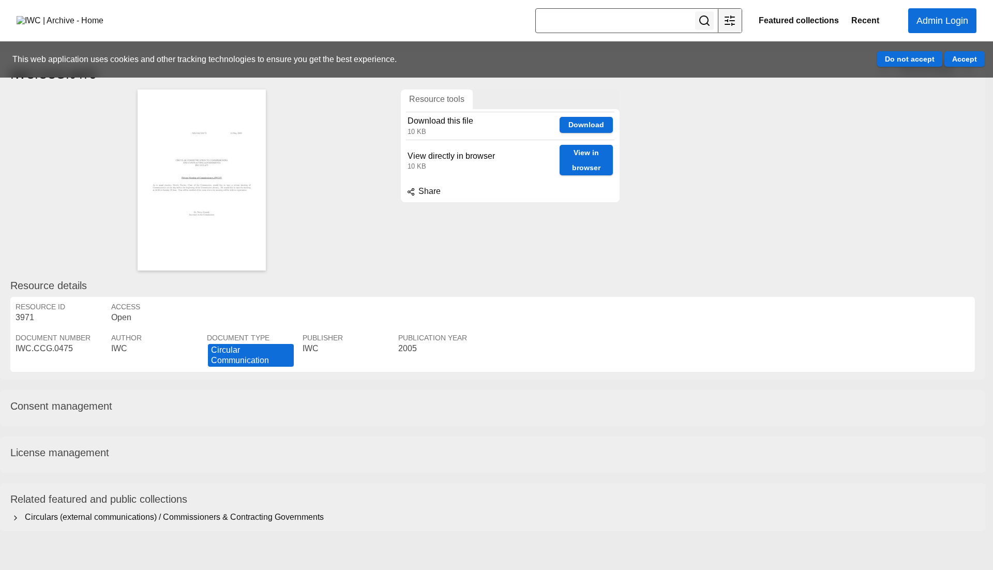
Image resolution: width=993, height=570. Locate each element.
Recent (865, 20)
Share (428, 191)
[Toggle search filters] (730, 21)
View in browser (586, 160)
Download (586, 125)
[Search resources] (704, 20)
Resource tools (436, 99)
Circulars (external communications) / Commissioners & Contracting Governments (172, 517)
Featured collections (799, 20)
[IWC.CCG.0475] (201, 180)
